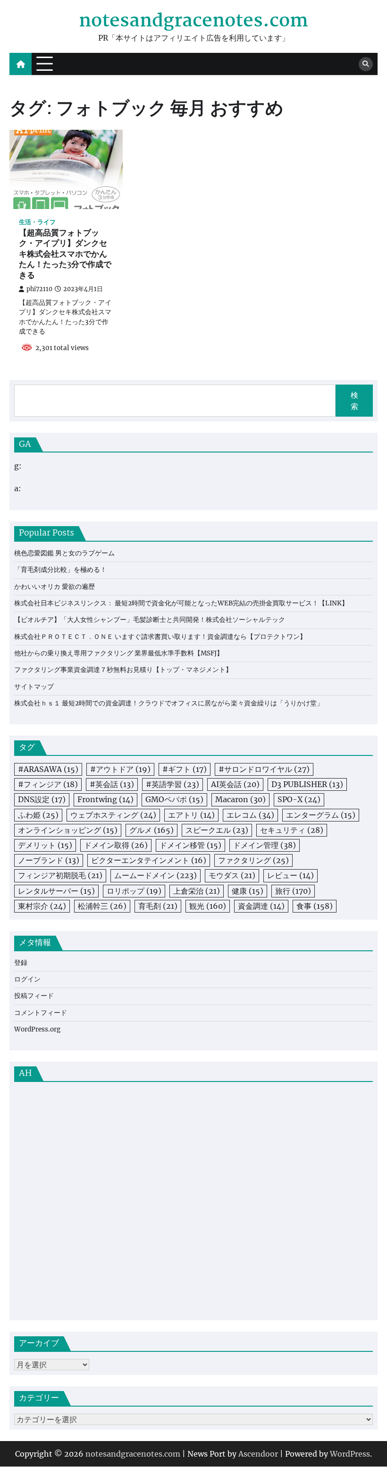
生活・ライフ (37, 222)
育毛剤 (157, 906)
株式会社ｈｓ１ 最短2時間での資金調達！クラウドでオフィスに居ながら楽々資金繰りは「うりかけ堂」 (168, 703)
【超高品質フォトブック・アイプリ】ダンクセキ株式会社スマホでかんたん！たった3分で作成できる (65, 254)
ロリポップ (134, 891)
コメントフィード (40, 1013)
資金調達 (261, 906)
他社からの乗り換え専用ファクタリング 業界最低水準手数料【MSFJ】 (118, 653)
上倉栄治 (196, 891)
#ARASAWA (48, 769)
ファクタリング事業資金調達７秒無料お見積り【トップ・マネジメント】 (123, 670)
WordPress (350, 1454)
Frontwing (105, 799)
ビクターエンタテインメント (148, 860)
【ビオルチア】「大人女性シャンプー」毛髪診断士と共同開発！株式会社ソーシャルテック (149, 620)
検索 (354, 400)
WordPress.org (37, 1029)
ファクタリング (253, 860)
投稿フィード (34, 996)
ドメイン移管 (190, 845)
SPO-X (299, 799)
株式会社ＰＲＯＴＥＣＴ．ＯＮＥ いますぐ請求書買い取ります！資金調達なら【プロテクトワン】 (160, 637)
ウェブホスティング (113, 815)
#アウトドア (120, 769)
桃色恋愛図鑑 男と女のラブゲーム (64, 553)
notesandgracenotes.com (193, 21)
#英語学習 (172, 784)
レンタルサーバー (56, 891)
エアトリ (191, 815)
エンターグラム (320, 815)
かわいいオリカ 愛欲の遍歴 (54, 587)
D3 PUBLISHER (307, 784)
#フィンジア (48, 784)
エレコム (250, 815)
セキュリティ (291, 830)
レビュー (290, 875)
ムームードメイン (155, 875)
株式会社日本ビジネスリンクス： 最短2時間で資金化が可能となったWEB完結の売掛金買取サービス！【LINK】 (181, 603)
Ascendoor (258, 1454)
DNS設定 (42, 799)
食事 (314, 906)
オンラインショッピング (68, 830)
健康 (247, 891)
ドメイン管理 (264, 845)
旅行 (293, 891)
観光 (207, 906)
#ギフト (184, 769)
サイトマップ (34, 687)
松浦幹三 (102, 906)
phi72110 (39, 289)
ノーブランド (48, 860)
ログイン (27, 979)
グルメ (151, 830)
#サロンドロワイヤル (264, 769)
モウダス (232, 875)
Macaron (240, 799)
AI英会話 (235, 784)
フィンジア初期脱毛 (60, 875)
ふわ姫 (38, 815)
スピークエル (216, 830)
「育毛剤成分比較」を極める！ (60, 570)
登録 (20, 963)
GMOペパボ (174, 799)
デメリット (45, 845)
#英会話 (112, 784)
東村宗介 (42, 906)
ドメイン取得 (116, 845)
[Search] (366, 64)
